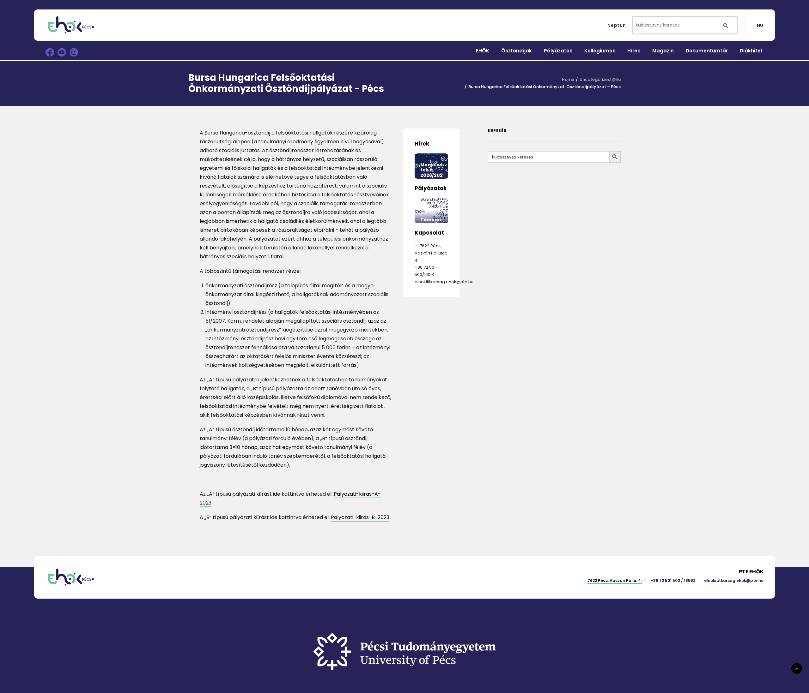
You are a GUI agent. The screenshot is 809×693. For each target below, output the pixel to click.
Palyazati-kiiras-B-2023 (360, 517)
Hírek (633, 50)
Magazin (663, 50)
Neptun (616, 25)
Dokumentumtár (707, 50)
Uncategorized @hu (600, 79)
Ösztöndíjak (516, 50)
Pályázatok (558, 50)
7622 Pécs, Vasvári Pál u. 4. (614, 580)
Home (568, 79)
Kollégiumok (599, 50)
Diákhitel (751, 50)
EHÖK (482, 50)
